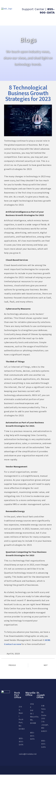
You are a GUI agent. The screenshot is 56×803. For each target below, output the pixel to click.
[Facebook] (50, 690)
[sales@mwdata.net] (15, 753)
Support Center (33, 9)
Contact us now (12, 644)
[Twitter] (50, 695)
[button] (50, 20)
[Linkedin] (50, 700)
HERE (47, 640)
